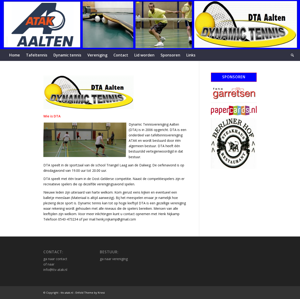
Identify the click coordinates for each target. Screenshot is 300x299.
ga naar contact (55, 259)
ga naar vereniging (114, 259)
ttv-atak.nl (67, 292)
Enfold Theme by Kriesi (90, 292)
